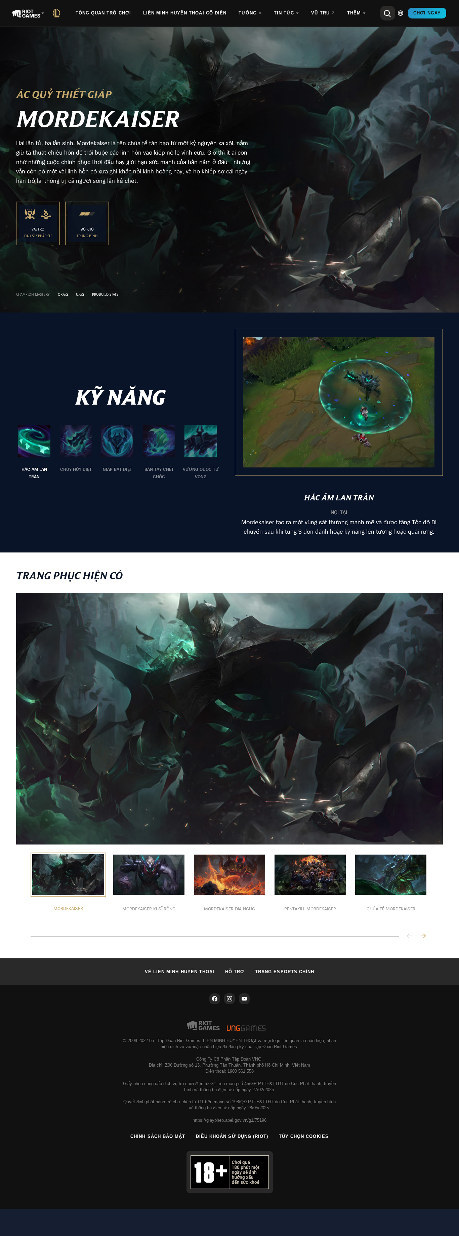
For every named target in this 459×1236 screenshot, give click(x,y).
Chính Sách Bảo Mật (157, 1136)
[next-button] (423, 936)
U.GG (80, 295)
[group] (117, 452)
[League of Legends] (57, 13)
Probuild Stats (105, 295)
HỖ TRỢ (234, 971)
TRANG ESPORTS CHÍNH (284, 971)
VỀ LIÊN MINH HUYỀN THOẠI (179, 971)
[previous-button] (409, 936)
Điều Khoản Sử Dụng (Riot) (232, 1136)
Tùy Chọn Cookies (304, 1136)
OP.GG (63, 295)
